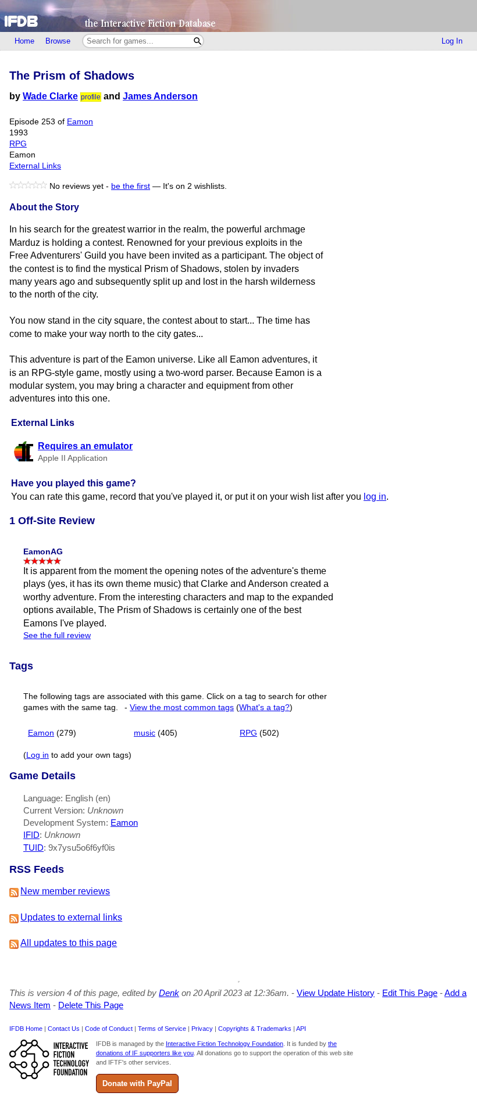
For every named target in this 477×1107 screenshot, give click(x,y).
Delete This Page (90, 1005)
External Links (35, 166)
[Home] (238, 16)
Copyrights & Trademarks (254, 1028)
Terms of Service (162, 1028)
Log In (452, 41)
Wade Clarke (50, 96)
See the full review (57, 635)
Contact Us (64, 1028)
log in (375, 496)
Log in (37, 755)
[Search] (197, 41)
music (144, 733)
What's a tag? (264, 707)
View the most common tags (182, 707)
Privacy (202, 1028)
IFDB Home (25, 1028)
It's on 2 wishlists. (195, 186)
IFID (31, 835)
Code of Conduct (109, 1028)
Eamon (80, 121)
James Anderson (160, 96)
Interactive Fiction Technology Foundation (224, 1043)
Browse (57, 41)
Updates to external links (71, 917)
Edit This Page (409, 993)
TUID (33, 847)
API (301, 1028)
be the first (130, 186)
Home (24, 41)
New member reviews (65, 891)
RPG (18, 143)
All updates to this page (68, 943)
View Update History (336, 993)
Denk (169, 993)
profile (91, 97)
